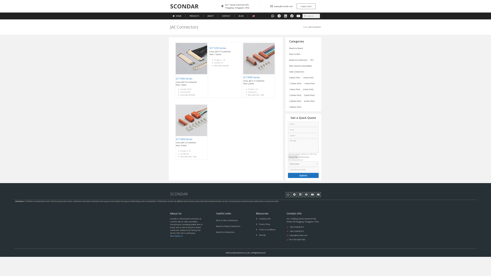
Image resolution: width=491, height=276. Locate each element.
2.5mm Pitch (308, 89)
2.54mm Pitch (295, 95)
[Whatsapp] (273, 16)
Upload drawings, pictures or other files (302, 154)
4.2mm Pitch (309, 101)
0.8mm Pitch (294, 77)
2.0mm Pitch (294, 89)
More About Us (176, 236)
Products (194, 16)
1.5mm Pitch (309, 83)
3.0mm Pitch (309, 95)
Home (178, 16)
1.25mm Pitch (295, 83)
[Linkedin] (285, 16)
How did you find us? (295, 160)
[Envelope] (318, 194)
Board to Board (296, 48)
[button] (184, 6)
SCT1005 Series (184, 78)
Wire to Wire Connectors (227, 220)
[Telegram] (279, 16)
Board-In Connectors (298, 60)
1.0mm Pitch (308, 77)
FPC (312, 60)
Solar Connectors (296, 71)
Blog (241, 16)
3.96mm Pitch (295, 101)
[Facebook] (292, 16)
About (210, 16)
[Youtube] (298, 16)
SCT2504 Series (184, 139)
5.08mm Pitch (295, 107)
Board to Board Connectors (228, 226)
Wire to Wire (294, 54)
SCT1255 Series (217, 48)
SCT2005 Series (251, 77)
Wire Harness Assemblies (300, 66)
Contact (226, 16)
